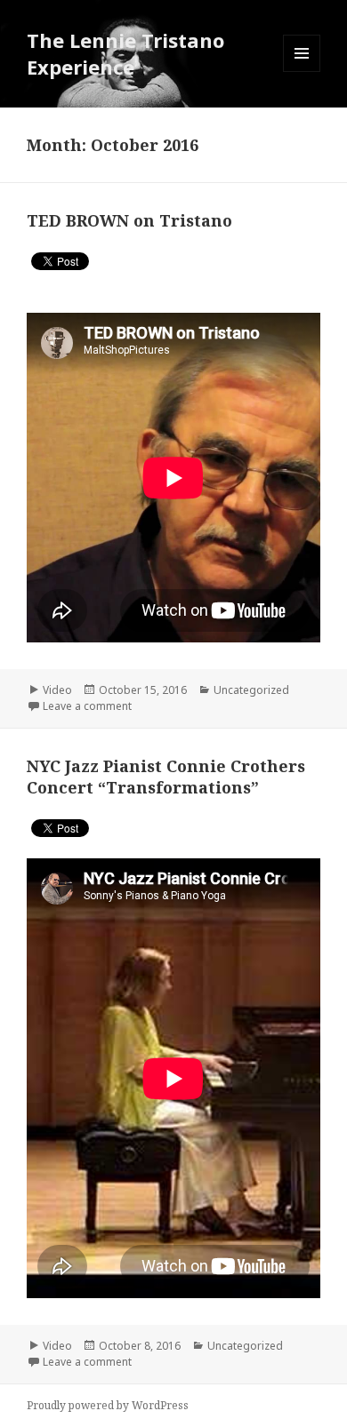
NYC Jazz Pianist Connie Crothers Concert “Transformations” (166, 776)
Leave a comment (87, 706)
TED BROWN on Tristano (129, 220)
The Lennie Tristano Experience (125, 53)
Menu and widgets (302, 71)
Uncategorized (251, 690)
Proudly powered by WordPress (108, 1405)
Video (57, 690)
